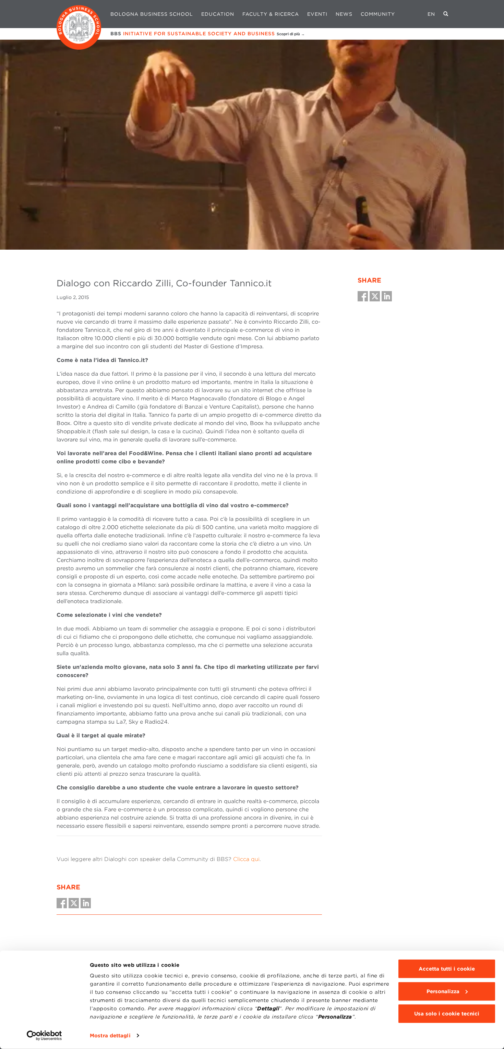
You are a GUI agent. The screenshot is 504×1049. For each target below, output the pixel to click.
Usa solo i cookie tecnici (446, 1014)
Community (378, 14)
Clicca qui (246, 859)
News (344, 14)
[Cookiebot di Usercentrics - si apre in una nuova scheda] (44, 1036)
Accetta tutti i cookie (447, 969)
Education (217, 14)
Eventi (317, 14)
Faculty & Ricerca (270, 14)
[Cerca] (446, 14)
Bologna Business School (151, 14)
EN (431, 14)
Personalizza (443, 991)
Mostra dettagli (110, 1036)
